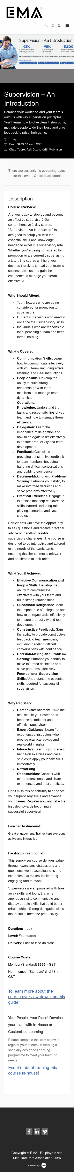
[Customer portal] (60, 25)
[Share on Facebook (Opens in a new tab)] (29, 1132)
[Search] (47, 25)
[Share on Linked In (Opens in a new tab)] (37, 1132)
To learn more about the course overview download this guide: (36, 996)
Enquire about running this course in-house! (32, 1070)
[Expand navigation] (67, 25)
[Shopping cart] (53, 25)
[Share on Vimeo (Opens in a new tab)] (45, 1132)
